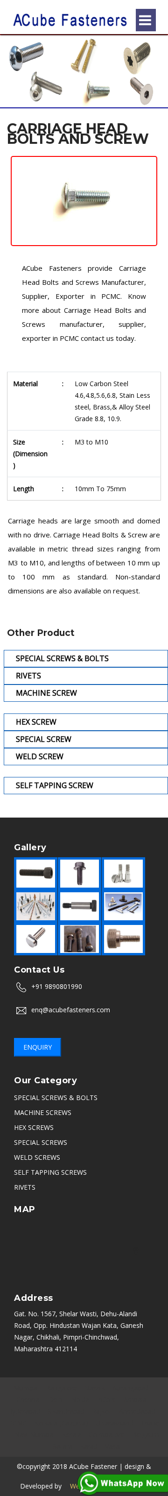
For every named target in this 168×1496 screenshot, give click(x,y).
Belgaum (145, 1434)
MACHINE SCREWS (42, 1112)
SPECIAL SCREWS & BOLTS (56, 1097)
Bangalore (61, 1387)
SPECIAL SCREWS (40, 1142)
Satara (62, 1446)
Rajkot (102, 1411)
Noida (80, 1399)
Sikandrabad (66, 1411)
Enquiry (37, 1047)
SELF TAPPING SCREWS (50, 1172)
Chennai (28, 1399)
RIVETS (24, 1187)
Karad (89, 1446)
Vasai (113, 1446)
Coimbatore (107, 1434)
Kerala (71, 1434)
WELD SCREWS (37, 1157)
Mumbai (26, 1387)
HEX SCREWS (34, 1127)
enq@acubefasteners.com (70, 1009)
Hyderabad (23, 1411)
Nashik (94, 1387)
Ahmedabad (137, 1411)
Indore (106, 1399)
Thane (150, 1422)
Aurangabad (130, 1387)
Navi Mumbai (34, 1434)
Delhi (55, 1399)
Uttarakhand (114, 1422)
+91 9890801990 (56, 986)
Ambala (135, 1399)
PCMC (17, 1422)
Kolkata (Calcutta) (61, 1422)
